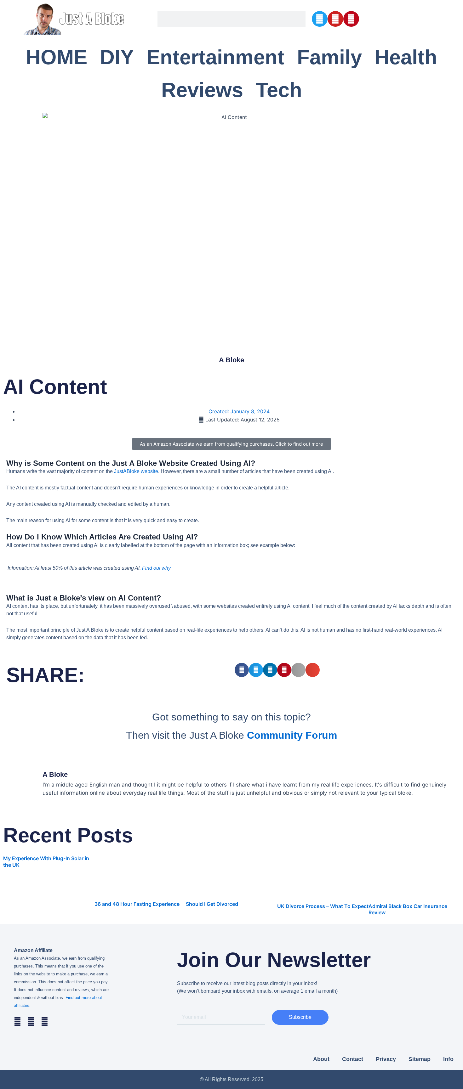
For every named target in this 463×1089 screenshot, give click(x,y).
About (321, 1059)
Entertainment (215, 57)
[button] (242, 670)
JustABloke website (136, 471)
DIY (117, 57)
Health (405, 57)
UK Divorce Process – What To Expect (323, 906)
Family (329, 57)
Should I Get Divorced (212, 904)
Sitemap (420, 1059)
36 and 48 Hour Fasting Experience (137, 904)
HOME (56, 57)
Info (448, 1059)
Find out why (156, 568)
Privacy (386, 1059)
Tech (279, 89)
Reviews (202, 89)
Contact (352, 1059)
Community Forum (292, 735)
